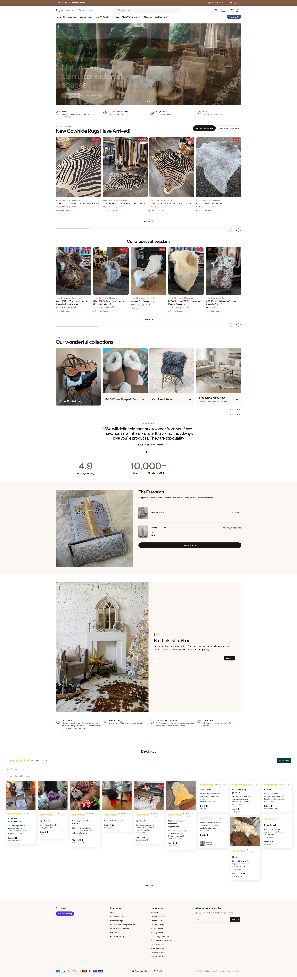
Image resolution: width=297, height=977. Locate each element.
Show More (17, 833)
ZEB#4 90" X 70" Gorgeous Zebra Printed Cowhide (77, 203)
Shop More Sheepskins (229, 128)
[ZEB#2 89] (125, 167)
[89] (218, 167)
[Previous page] (143, 101)
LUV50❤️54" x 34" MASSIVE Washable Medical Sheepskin (185, 302)
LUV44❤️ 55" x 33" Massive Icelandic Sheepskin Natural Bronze (71, 302)
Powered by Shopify (234, 971)
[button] (46, 760)
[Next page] (154, 101)
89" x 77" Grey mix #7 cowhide (209, 203)
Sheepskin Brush (157, 512)
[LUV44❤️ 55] (73, 271)
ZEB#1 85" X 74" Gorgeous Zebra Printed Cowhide (170, 203)
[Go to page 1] (146, 101)
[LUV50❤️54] (186, 271)
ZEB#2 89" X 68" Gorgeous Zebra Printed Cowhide (124, 203)
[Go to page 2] (150, 101)
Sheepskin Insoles (158, 528)
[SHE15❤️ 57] (111, 271)
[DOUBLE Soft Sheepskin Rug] (148, 271)
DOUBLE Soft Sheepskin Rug (143, 301)
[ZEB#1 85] (171, 167)
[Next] (238, 229)
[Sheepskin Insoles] (143, 531)
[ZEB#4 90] (78, 167)
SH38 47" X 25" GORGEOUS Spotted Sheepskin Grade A (221, 302)
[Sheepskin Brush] (143, 513)
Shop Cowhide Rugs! (204, 128)
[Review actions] (32, 813)
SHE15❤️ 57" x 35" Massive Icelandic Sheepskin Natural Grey (108, 302)
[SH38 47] (223, 271)
